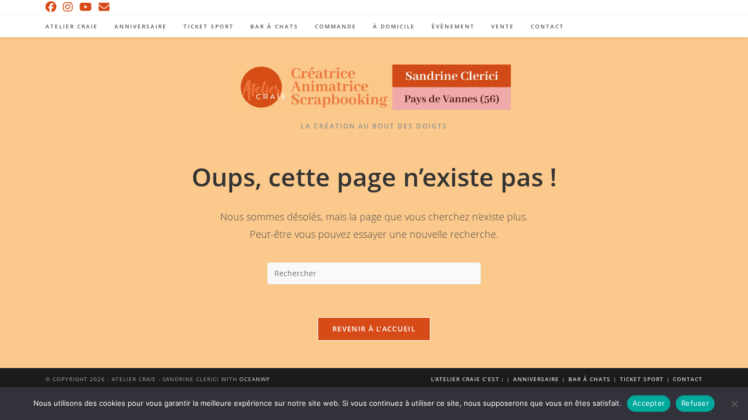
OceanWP (254, 379)
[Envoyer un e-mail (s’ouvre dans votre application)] (104, 7)
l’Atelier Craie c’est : (467, 379)
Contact (688, 379)
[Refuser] (734, 403)
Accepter (648, 403)
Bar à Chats (589, 379)
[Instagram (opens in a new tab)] (68, 7)
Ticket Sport (642, 379)
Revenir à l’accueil (374, 329)
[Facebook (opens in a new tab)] (52, 7)
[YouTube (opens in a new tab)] (85, 7)
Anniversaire (536, 379)
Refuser (695, 403)
